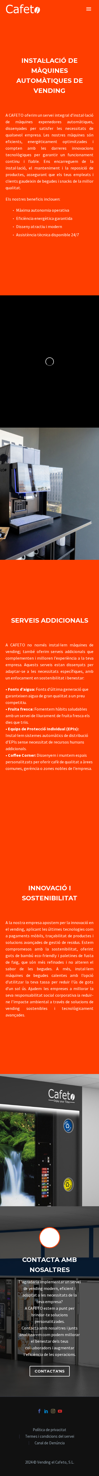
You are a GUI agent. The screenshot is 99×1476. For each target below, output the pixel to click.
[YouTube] (60, 1411)
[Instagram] (53, 1411)
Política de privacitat (49, 1430)
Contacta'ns (50, 1371)
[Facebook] (39, 1411)
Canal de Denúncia (50, 1443)
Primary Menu (88, 9)
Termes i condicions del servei (49, 1437)
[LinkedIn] (46, 1411)
